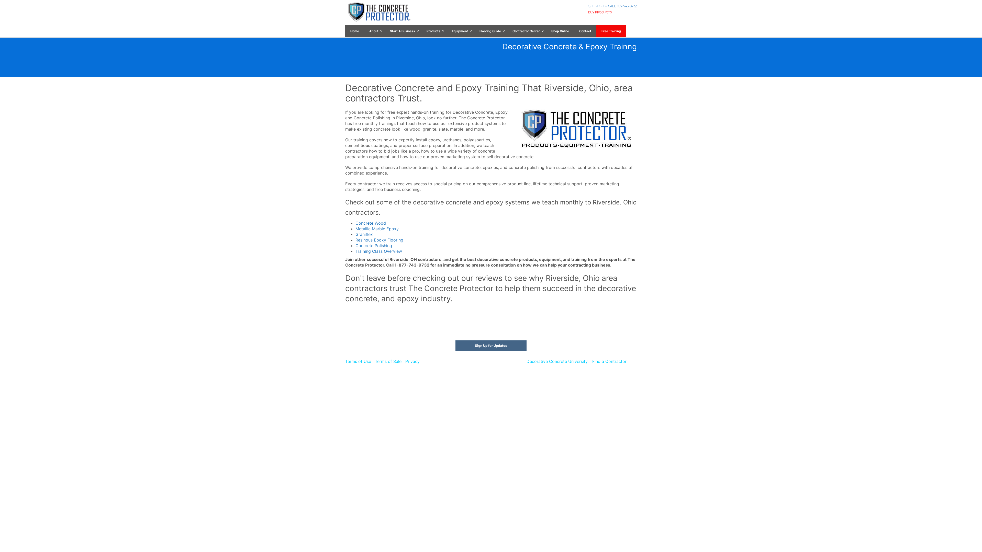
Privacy (412, 361)
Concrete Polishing (373, 245)
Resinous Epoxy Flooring (379, 240)
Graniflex (364, 234)
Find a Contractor (609, 361)
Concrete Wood (370, 223)
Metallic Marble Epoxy (377, 228)
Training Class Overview (378, 251)
